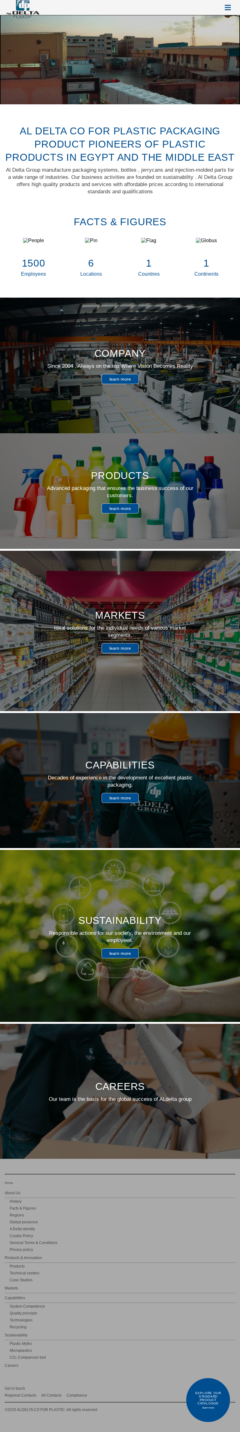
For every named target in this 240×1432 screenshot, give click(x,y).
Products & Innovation (23, 1258)
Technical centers (24, 1273)
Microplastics (21, 1350)
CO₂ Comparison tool (28, 1357)
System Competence (27, 1306)
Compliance (77, 1395)
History (16, 1201)
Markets (11, 1288)
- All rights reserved (51, 1410)
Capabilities (15, 1298)
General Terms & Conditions (34, 1243)
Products (17, 1266)
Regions (17, 1215)
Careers (11, 1365)
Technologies (21, 1320)
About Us (12, 1193)
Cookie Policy (21, 1236)
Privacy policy (21, 1249)
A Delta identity (22, 1229)
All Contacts (51, 1395)
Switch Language (212, 7)
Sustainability (16, 1335)
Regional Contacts (20, 1395)
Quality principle (23, 1313)
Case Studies (21, 1280)
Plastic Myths (21, 1343)
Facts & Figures (23, 1208)
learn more (120, 379)
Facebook (232, 1388)
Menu (227, 7)
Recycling (18, 1327)
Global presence (24, 1222)
